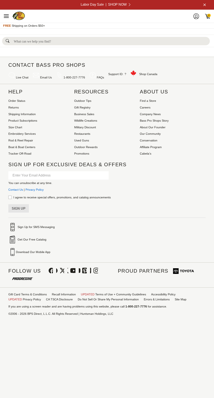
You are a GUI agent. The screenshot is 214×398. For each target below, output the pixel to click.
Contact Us (15, 189)
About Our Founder (153, 127)
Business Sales (84, 114)
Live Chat (22, 77)
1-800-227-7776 (74, 77)
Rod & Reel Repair (20, 140)
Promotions (81, 153)
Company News (150, 114)
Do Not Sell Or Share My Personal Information (108, 299)
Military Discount (85, 127)
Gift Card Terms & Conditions (27, 294)
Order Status (16, 100)
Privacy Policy (34, 189)
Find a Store (148, 100)
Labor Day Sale (104, 4)
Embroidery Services (22, 133)
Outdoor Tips (82, 100)
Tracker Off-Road (19, 153)
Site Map (180, 299)
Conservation (148, 140)
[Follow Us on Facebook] (49, 271)
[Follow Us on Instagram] (94, 271)
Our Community (150, 133)
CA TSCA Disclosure (59, 299)
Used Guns (81, 140)
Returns (13, 107)
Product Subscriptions (22, 120)
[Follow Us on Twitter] (60, 271)
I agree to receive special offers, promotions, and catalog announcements (62, 197)
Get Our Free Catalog (32, 239)
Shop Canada (148, 74)
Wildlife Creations (85, 120)
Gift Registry (82, 107)
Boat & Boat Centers (21, 147)
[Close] (204, 5)
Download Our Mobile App (33, 252)
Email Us (46, 77)
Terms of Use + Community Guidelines (113, 294)
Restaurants (82, 133)
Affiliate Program (151, 147)
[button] (7, 40)
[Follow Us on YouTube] (71, 271)
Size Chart (15, 127)
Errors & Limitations (157, 299)
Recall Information (64, 294)
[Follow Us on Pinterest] (82, 271)
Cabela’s (145, 153)
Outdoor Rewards (86, 147)
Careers (145, 107)
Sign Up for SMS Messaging (36, 227)
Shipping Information (22, 114)
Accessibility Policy (163, 294)
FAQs (100, 77)
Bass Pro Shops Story (154, 120)
